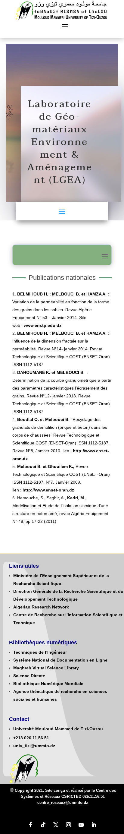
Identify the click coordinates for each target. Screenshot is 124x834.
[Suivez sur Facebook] (30, 825)
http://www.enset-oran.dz (48, 490)
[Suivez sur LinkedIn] (93, 825)
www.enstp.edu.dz (42, 325)
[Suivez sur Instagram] (68, 825)
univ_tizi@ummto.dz (34, 745)
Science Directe (29, 675)
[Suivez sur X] (56, 825)
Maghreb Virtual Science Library (46, 667)
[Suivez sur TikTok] (43, 825)
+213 (18, 737)
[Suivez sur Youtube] (81, 825)
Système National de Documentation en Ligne (60, 660)
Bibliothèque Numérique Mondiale (48, 683)
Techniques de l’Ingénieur (40, 652)
